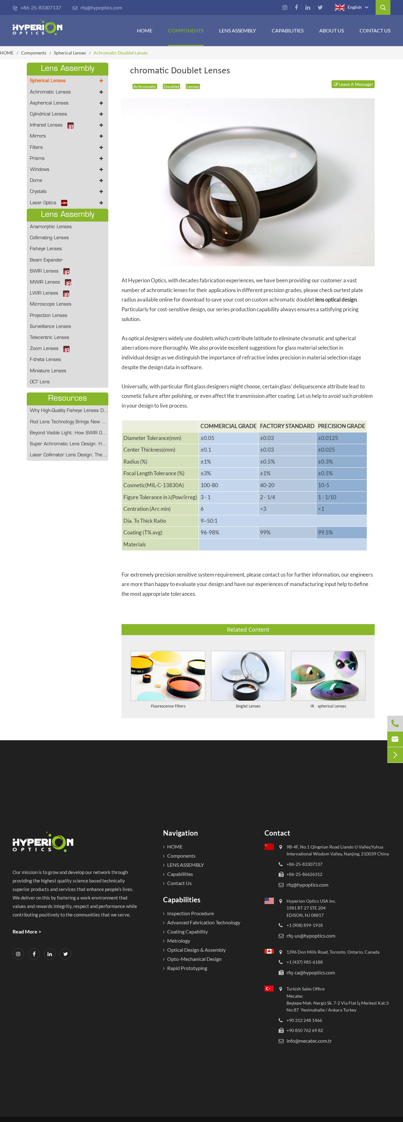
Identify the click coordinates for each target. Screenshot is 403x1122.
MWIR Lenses (45, 282)
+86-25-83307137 (37, 7)
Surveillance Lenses (50, 326)
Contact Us (375, 30)
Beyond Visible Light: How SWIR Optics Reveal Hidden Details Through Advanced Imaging (69, 433)
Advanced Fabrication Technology (203, 922)
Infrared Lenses (46, 125)
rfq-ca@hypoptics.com (311, 972)
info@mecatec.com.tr (309, 1041)
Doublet (171, 86)
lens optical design (336, 299)
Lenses (192, 86)
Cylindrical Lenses (48, 114)
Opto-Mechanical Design (194, 959)
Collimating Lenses (49, 238)
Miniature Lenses (48, 371)
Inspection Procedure (190, 913)
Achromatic (144, 86)
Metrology (178, 941)
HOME (144, 30)
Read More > (27, 931)
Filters (36, 147)
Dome (36, 180)
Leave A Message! (356, 84)
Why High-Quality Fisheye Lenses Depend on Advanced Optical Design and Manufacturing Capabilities (69, 411)
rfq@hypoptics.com (97, 7)
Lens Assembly (237, 30)
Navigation (180, 833)
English (354, 6)
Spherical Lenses (70, 52)
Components (185, 30)
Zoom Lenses (44, 349)
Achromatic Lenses (50, 92)
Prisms (37, 158)
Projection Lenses (48, 315)
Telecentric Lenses (49, 337)
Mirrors (38, 136)
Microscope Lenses (50, 304)
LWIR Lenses (44, 293)
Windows (39, 169)
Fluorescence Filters (168, 706)
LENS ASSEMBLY (185, 865)
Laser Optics (43, 203)
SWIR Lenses (44, 271)
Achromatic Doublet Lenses (121, 52)
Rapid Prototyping (187, 968)
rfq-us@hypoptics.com (311, 935)
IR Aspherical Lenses (328, 706)
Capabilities (288, 30)
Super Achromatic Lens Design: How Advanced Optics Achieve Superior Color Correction (69, 444)
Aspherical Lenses (49, 103)
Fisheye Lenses (46, 249)
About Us (331, 30)
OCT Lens (40, 382)
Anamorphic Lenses (51, 227)
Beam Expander (46, 260)
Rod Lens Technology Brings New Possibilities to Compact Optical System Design (69, 422)
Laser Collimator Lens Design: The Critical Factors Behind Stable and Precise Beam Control (69, 455)
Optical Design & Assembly (196, 950)
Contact (277, 833)
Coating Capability (187, 931)
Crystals (38, 191)
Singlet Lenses (248, 706)
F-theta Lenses (45, 360)
